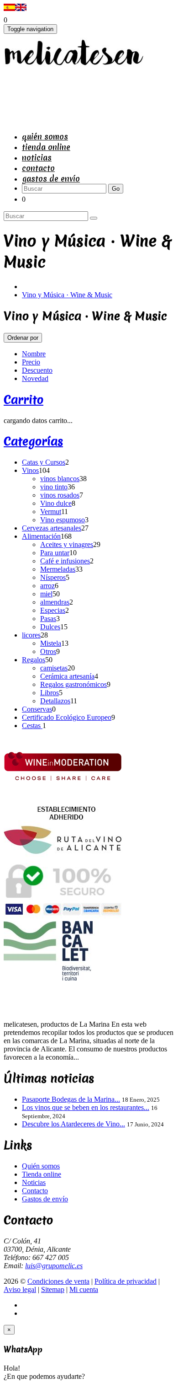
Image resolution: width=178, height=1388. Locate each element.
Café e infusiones (65, 561)
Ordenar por (22, 337)
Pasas (48, 618)
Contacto (38, 168)
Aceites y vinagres (66, 544)
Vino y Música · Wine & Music (67, 295)
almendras (54, 602)
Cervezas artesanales (51, 528)
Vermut (50, 511)
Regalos (33, 660)
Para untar (54, 553)
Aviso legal (20, 1289)
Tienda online (46, 147)
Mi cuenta (83, 1289)
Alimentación (41, 536)
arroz (47, 585)
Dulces (50, 627)
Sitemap (52, 1289)
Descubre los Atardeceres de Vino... (73, 1124)
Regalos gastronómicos (73, 684)
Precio (31, 362)
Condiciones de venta (58, 1281)
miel (46, 594)
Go (116, 188)
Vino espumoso (62, 520)
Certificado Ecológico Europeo (66, 717)
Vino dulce (56, 503)
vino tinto (54, 487)
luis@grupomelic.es (54, 1266)
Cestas (32, 725)
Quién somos (45, 136)
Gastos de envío (51, 178)
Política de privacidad (125, 1281)
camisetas (54, 668)
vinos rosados (59, 495)
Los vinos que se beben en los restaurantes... (85, 1107)
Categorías (33, 441)
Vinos (30, 470)
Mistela (50, 643)
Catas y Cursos (43, 462)
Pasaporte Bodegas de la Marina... (71, 1099)
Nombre (34, 354)
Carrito (23, 399)
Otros (48, 651)
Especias (52, 610)
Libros (49, 693)
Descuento (37, 370)
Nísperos (53, 577)
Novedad (35, 378)
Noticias (37, 157)
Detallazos (55, 701)
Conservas (37, 709)
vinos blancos (59, 478)
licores (31, 635)
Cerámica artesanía (67, 676)
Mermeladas (57, 569)
